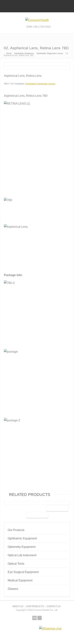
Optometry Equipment (21, 546)
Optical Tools (16, 563)
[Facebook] (39, 618)
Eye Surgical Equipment (23, 572)
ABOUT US (17, 606)
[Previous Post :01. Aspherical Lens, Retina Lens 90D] (57, 508)
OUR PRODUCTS (35, 606)
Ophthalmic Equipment (22, 538)
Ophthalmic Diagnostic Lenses (40, 83)
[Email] (34, 618)
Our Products (16, 530)
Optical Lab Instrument (22, 555)
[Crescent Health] (37, 20)
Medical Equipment (20, 580)
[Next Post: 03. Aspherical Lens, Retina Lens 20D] (37, 515)
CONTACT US (54, 606)
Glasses (13, 588)
